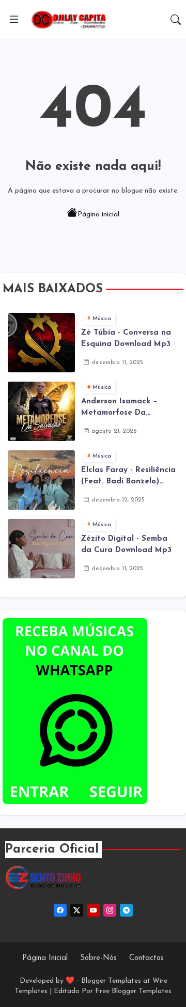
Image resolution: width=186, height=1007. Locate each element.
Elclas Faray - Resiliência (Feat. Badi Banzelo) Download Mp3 (128, 477)
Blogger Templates (111, 981)
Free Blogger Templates (133, 991)
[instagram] (109, 910)
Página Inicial (45, 958)
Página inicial (98, 214)
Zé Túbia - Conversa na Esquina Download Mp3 (126, 339)
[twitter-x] (76, 910)
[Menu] (14, 19)
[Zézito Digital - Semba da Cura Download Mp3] (41, 548)
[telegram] (126, 910)
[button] (175, 19)
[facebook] (60, 910)
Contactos (146, 958)
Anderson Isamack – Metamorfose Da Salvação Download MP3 (128, 408)
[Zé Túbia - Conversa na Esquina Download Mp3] (41, 342)
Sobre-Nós (98, 958)
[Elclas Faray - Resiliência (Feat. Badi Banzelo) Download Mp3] (41, 480)
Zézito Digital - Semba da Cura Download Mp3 (126, 545)
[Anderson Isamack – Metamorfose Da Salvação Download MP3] (41, 411)
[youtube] (93, 910)
